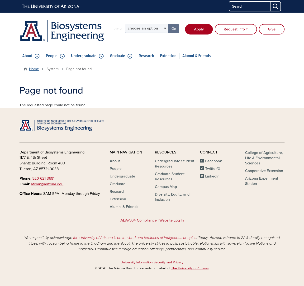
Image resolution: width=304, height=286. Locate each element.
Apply (199, 29)
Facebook (213, 161)
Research (146, 56)
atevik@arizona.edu (47, 184)
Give (272, 29)
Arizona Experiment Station (261, 181)
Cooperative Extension (264, 170)
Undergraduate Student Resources (174, 164)
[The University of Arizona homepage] (51, 6)
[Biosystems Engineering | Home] (61, 31)
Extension (168, 56)
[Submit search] (276, 6)
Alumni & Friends (196, 56)
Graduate (117, 56)
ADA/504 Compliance (138, 220)
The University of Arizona (190, 268)
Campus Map (166, 186)
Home (34, 69)
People (51, 56)
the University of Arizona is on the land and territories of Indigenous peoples (134, 237)
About (27, 56)
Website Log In (171, 220)
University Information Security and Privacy (152, 262)
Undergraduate (83, 56)
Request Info (234, 29)
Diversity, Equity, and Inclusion (172, 197)
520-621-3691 (43, 178)
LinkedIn (212, 176)
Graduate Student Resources (170, 177)
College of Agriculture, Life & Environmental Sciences (264, 158)
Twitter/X (212, 168)
